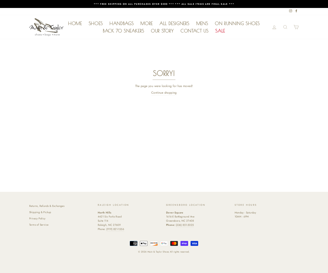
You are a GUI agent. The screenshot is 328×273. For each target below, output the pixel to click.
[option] (164, 4)
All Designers (174, 23)
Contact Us (195, 30)
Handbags (122, 23)
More (146, 23)
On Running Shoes (237, 23)
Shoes (96, 23)
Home (75, 23)
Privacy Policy (37, 218)
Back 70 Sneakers (123, 30)
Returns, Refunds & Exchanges (46, 206)
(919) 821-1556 (115, 229)
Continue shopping (164, 92)
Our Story (162, 30)
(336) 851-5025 (185, 225)
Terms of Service (38, 225)
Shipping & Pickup (40, 212)
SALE (220, 30)
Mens (202, 23)
